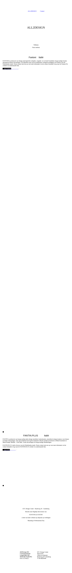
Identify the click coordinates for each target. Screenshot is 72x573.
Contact (42, 11)
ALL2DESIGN (32, 11)
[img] (36, 26)
